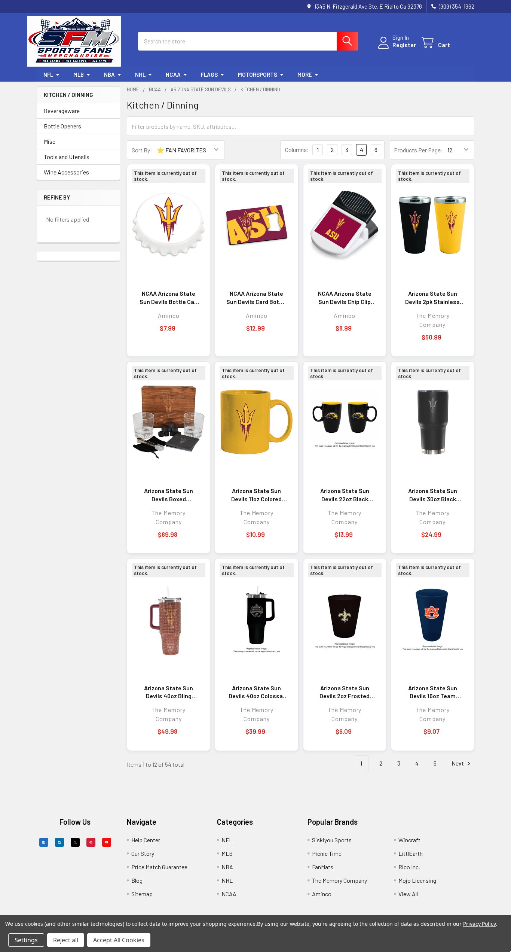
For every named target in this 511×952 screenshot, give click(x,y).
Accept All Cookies (118, 940)
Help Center (145, 839)
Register (404, 44)
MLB (78, 74)
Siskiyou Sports (332, 839)
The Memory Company (339, 880)
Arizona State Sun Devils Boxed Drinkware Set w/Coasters (168, 495)
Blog (137, 880)
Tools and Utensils (66, 156)
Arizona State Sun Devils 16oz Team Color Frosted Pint (432, 692)
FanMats (322, 866)
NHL (140, 74)
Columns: (297, 149)
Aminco (321, 893)
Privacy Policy (479, 923)
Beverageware (62, 110)
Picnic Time (327, 853)
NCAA (173, 74)
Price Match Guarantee (159, 866)
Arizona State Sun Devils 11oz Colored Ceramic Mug (256, 495)
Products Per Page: (418, 149)
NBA (109, 74)
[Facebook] (43, 842)
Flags (209, 74)
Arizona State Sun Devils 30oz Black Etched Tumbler (432, 495)
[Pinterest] (90, 842)
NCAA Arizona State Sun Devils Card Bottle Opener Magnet (256, 297)
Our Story (142, 853)
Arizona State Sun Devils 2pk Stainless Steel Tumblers (432, 297)
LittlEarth (410, 853)
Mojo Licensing (417, 880)
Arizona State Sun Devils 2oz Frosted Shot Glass (344, 692)
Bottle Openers (62, 126)
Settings (26, 940)
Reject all (65, 940)
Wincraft (409, 839)
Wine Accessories (66, 172)
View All (408, 893)
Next (458, 763)
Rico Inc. (409, 866)
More (304, 74)
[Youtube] (106, 842)
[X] (75, 842)
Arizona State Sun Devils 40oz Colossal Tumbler (256, 692)
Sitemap (142, 893)
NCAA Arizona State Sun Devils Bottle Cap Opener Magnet (169, 297)
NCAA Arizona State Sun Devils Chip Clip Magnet (344, 297)
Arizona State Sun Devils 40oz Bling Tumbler (168, 692)
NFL (48, 74)
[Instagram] (59, 842)
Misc (49, 141)
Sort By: (142, 149)
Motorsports (257, 74)
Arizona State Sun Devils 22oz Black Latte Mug (344, 495)
